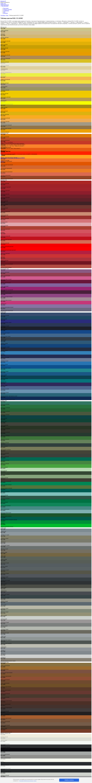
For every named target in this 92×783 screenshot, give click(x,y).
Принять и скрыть (69, 780)
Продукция (5, 8)
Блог (4, 11)
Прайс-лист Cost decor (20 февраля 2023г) (13, 158)
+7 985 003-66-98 (4, 6)
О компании (6, 10)
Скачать (2, 161)
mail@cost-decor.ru (5, 4)
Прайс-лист (3, 3)
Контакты (5, 13)
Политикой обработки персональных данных (27, 780)
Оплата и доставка (7, 9)
